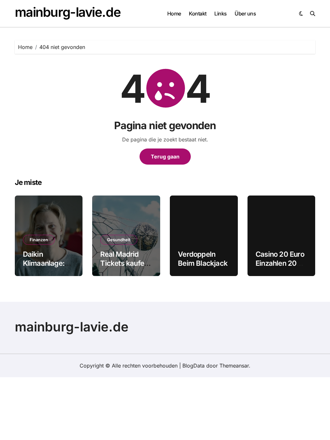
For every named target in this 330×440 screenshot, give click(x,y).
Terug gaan (165, 156)
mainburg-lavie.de (68, 12)
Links (220, 13)
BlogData (193, 365)
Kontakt (198, 13)
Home (174, 13)
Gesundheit (119, 239)
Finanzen (39, 239)
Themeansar (234, 365)
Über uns (245, 13)
